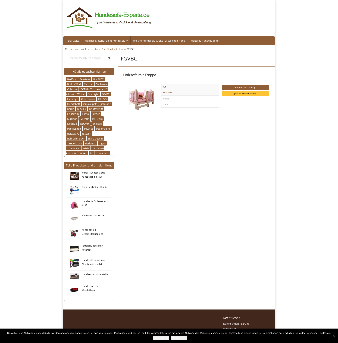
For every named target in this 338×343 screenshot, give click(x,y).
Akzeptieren (161, 338)
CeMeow (72, 89)
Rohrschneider (76, 138)
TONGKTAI (73, 148)
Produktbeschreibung (245, 87)
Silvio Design (95, 138)
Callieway (101, 84)
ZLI (91, 153)
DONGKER (86, 89)
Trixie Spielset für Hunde (94, 187)
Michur (84, 118)
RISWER (86, 133)
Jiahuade (106, 103)
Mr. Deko (97, 118)
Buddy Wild (74, 84)
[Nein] (333, 336)
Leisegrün (73, 113)
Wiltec (83, 153)
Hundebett (73, 103)
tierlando (90, 143)
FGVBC (105, 94)
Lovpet (96, 113)
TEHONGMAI (74, 143)
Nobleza (72, 123)
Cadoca (88, 84)
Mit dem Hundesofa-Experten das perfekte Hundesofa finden (95, 49)
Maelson (72, 118)
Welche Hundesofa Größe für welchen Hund (159, 40)
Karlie (70, 108)
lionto (85, 113)
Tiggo (102, 143)
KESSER (81, 108)
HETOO (102, 99)
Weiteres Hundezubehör (205, 40)
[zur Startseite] (109, 18)
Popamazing (103, 128)
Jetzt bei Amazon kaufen (245, 93)
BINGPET (98, 79)
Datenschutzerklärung (236, 323)
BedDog (71, 79)
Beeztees (85, 79)
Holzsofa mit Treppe (139, 74)
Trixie (86, 148)
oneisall (97, 123)
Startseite (73, 40)
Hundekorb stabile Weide (95, 274)
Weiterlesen (178, 338)
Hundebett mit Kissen (93, 215)
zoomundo (102, 153)
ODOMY (84, 123)
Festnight (93, 94)
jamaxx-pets (90, 103)
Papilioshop (74, 128)
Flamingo (72, 99)
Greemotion (88, 99)
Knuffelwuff (96, 108)
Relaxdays (73, 133)
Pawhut (88, 128)
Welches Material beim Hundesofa (105, 40)
